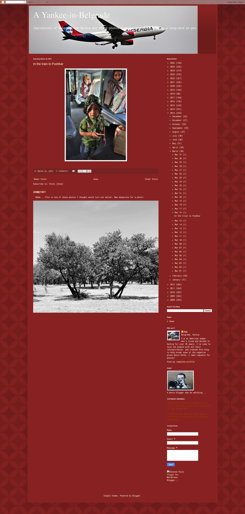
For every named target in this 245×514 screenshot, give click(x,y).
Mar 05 (179, 255)
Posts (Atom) (56, 184)
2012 (173, 284)
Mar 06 (179, 251)
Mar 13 (179, 228)
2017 (173, 97)
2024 (173, 70)
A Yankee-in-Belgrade (71, 14)
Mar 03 (179, 263)
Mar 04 (179, 259)
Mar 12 (179, 232)
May (174, 143)
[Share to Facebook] (87, 171)
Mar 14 (179, 224)
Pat (186, 331)
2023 (173, 74)
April (175, 147)
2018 (173, 93)
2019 (173, 90)
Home (95, 179)
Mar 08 (179, 243)
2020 (173, 86)
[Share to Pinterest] (89, 171)
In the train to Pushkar (48, 64)
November (177, 120)
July (175, 135)
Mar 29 (179, 162)
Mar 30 (179, 158)
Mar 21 (179, 193)
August (176, 131)
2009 (173, 296)
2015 (173, 105)
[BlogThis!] (81, 171)
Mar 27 (179, 170)
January (176, 279)
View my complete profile (181, 361)
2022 (173, 78)
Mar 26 (179, 173)
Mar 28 (179, 166)
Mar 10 (179, 240)
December (177, 116)
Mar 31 (179, 154)
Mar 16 (179, 212)
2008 (173, 300)
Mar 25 (179, 177)
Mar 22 (179, 189)
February (177, 275)
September (178, 128)
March (175, 151)
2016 (173, 101)
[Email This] (79, 171)
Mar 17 (179, 208)
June (175, 139)
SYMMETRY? (39, 192)
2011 (173, 288)
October (177, 124)
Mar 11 (179, 236)
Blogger (136, 495)
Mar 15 (179, 220)
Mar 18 (179, 204)
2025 (173, 66)
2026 (173, 63)
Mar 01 (179, 271)
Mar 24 (179, 181)
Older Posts (151, 179)
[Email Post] (73, 171)
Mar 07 (179, 247)
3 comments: (63, 171)
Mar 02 (179, 267)
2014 (173, 109)
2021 (173, 82)
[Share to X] (84, 171)
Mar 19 (179, 200)
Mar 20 (179, 197)
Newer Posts (40, 179)
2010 (173, 292)
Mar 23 (179, 185)
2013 (173, 113)
